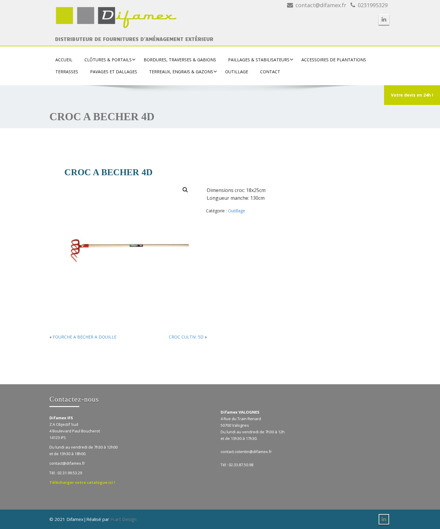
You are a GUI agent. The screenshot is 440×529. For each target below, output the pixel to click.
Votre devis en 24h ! (412, 95)
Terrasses (66, 71)
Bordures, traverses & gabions (180, 59)
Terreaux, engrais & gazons (181, 71)
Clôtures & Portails (108, 59)
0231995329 (373, 5)
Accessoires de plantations (333, 59)
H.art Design (123, 519)
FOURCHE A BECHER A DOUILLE (84, 337)
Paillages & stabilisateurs (258, 59)
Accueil (63, 59)
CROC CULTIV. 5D (186, 337)
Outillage (236, 71)
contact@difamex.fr (320, 5)
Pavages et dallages (113, 71)
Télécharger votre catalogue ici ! (82, 482)
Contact (270, 71)
